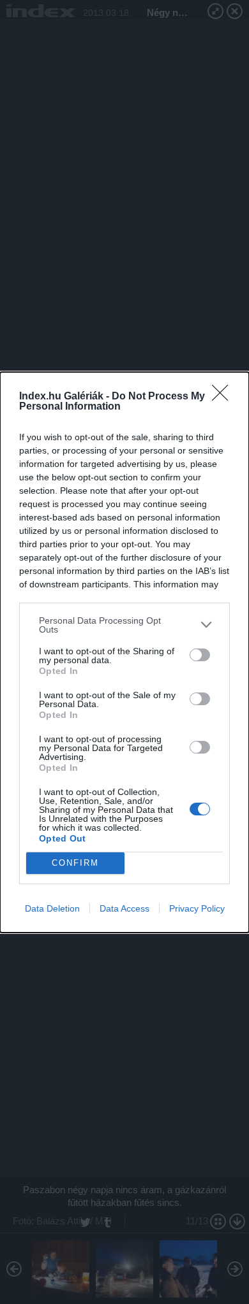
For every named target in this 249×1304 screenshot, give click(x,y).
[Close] (224, 397)
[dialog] (124, 652)
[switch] (200, 654)
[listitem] (124, 625)
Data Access (124, 908)
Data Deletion (52, 908)
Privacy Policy (197, 908)
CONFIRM (75, 863)
